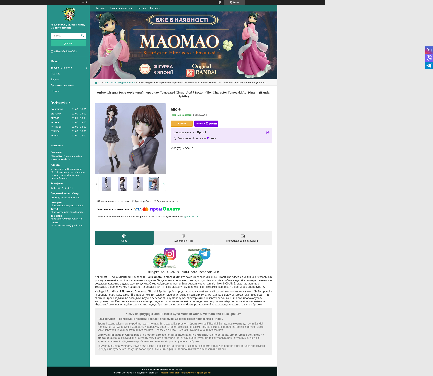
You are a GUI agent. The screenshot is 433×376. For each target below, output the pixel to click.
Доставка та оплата (62, 85)
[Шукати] (82, 36)
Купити (182, 124)
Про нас (55, 73)
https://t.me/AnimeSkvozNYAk (66, 218)
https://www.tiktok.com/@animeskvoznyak (73, 212)
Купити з (200, 124)
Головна (100, 8)
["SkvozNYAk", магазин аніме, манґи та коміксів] (68, 14)
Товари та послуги (61, 67)
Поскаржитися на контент (171, 373)
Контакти (155, 8)
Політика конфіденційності (198, 373)
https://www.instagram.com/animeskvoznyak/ (75, 205)
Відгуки (55, 79)
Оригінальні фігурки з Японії (119, 82)
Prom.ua (179, 370)
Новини (55, 91)
